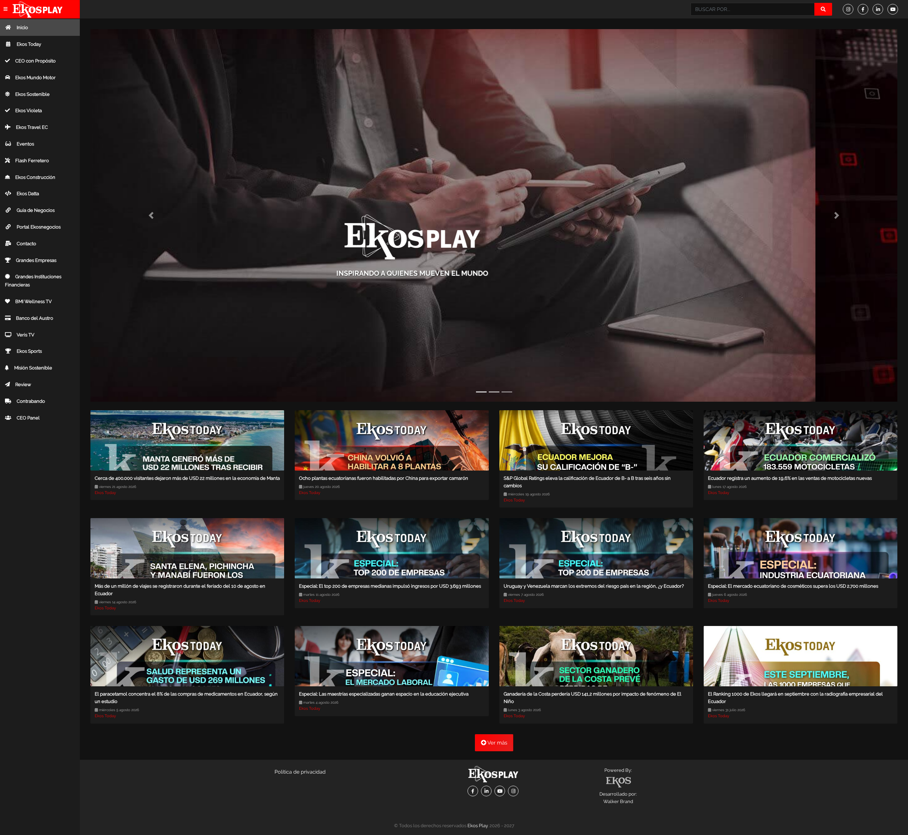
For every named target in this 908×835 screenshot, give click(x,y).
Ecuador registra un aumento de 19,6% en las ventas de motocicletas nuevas (790, 478)
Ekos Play (477, 825)
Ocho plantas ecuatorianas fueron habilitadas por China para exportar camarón (383, 478)
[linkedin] (880, 9)
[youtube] (894, 9)
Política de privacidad (300, 772)
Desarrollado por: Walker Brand (618, 797)
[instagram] (850, 9)
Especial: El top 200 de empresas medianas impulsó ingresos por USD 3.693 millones (390, 586)
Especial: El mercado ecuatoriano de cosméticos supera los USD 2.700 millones (793, 586)
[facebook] (865, 9)
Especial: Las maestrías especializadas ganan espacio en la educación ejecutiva (384, 694)
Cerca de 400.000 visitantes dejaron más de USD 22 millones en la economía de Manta (187, 478)
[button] (150, 215)
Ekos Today (105, 492)
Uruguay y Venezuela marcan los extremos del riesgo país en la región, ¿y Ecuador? (594, 586)
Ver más (496, 743)
